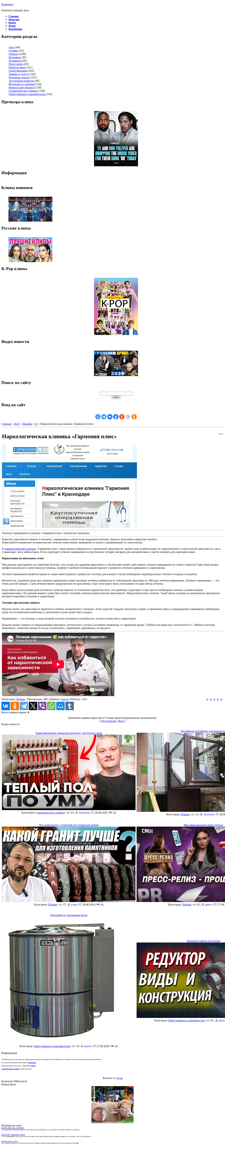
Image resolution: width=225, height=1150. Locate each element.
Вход (121, 721)
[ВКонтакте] (5, 706)
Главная (6, 423)
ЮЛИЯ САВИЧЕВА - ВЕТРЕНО (12, 1128)
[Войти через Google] (128, 417)
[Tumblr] (69, 706)
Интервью (15, 57)
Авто (12, 47)
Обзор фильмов (18, 70)
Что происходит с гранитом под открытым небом (68, 824)
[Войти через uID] (98, 416)
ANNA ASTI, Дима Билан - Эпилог (13, 1135)
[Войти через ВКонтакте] (109, 416)
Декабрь (27, 423)
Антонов (84, 812)
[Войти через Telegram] (104, 416)
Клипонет (7, 4)
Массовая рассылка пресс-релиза (203, 824)
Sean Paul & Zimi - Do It (9, 1141)
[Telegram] (24, 706)
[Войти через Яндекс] (121, 416)
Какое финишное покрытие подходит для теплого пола (69, 732)
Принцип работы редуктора (203, 940)
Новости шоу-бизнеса (22, 87)
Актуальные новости (21, 80)
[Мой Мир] (60, 706)
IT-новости (15, 60)
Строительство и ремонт (23, 90)
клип (74, 904)
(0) (114, 812)
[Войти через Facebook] (115, 416)
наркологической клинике (20, 548)
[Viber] (42, 706)
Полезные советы (19, 77)
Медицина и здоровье (22, 84)
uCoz (120, 1078)
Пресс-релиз (16, 64)
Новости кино (17, 67)
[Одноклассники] (15, 706)
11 (36, 423)
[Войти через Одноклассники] (134, 416)
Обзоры (13, 53)
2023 (16, 423)
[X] (33, 706)
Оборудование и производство (27, 94)
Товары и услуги (19, 74)
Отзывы (13, 50)
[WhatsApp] (51, 706)
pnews (64, 699)
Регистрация (108, 721)
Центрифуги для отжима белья (68, 915)
